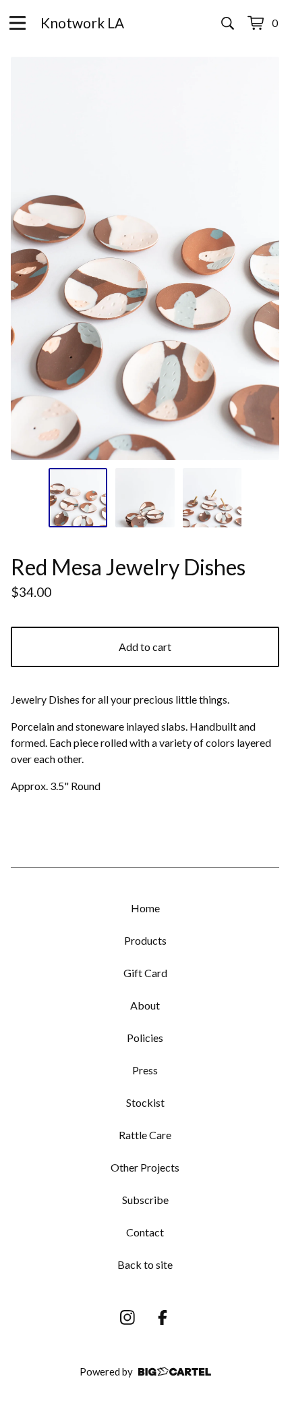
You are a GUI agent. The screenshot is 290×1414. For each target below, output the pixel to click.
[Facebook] (162, 1317)
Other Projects (145, 1167)
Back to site (145, 1264)
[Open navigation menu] (17, 23)
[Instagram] (127, 1317)
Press (145, 1070)
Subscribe (145, 1199)
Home (145, 907)
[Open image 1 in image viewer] (145, 258)
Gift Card (145, 972)
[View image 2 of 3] (145, 497)
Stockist (145, 1102)
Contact (145, 1232)
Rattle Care (145, 1134)
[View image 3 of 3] (212, 497)
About (145, 1005)
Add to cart (145, 646)
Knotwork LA (82, 22)
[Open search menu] (227, 23)
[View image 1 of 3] (78, 497)
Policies (145, 1037)
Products (145, 940)
